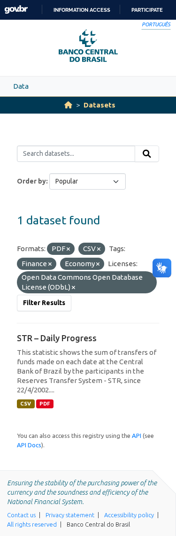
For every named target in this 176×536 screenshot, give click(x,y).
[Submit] (147, 153)
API (136, 435)
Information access (82, 10)
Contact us (21, 515)
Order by (31, 181)
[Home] (68, 105)
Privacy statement (70, 515)
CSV (25, 403)
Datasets (99, 105)
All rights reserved (32, 524)
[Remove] (68, 249)
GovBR (16, 9)
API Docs (29, 445)
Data (21, 86)
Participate (147, 10)
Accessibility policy (129, 515)
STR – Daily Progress (57, 338)
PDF (44, 403)
